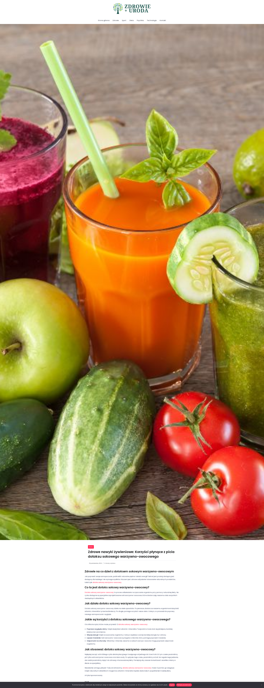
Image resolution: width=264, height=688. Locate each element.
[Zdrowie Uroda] (131, 8)
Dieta (91, 547)
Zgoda (172, 685)
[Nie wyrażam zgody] (261, 685)
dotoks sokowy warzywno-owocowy (107, 582)
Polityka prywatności (184, 685)
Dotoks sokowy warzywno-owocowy (99, 592)
